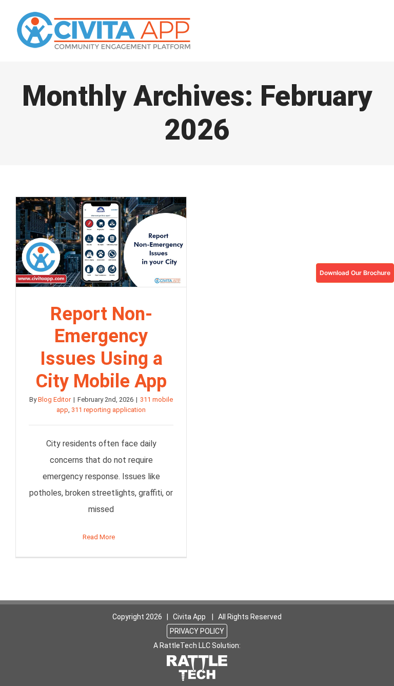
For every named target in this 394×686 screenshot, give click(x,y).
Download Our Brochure (355, 273)
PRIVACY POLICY (197, 631)
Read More (99, 537)
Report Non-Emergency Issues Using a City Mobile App (101, 242)
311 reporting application (108, 410)
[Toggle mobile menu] (374, 18)
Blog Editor (54, 399)
